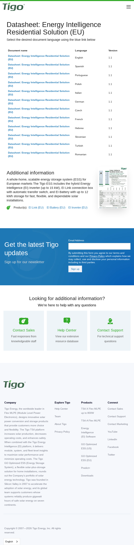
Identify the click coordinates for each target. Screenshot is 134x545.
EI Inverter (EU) (77, 207)
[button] (127, 7)
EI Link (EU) (36, 207)
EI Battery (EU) (56, 207)
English (9, 541)
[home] (14, 7)
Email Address (76, 240)
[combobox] (11, 541)
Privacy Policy (97, 256)
